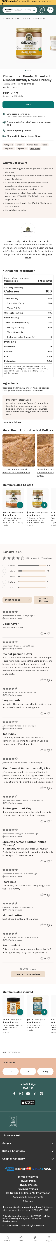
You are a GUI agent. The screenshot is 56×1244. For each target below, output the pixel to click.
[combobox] (19, 10)
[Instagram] (21, 1093)
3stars (11, 576)
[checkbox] (28, 565)
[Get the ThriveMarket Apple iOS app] (28, 1102)
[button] (50, 10)
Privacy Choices (28, 1185)
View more (35, 149)
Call (28, 1071)
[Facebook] (14, 1093)
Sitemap (28, 1201)
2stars (11, 582)
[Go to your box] (50, 10)
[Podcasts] (41, 1093)
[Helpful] (42, 633)
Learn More (34, 136)
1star (10, 587)
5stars (11, 566)
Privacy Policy (28, 1181)
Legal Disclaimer (11, 422)
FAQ (45, 1071)
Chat (10, 1071)
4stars (11, 571)
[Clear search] (34, 10)
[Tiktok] (34, 1093)
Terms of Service (28, 1177)
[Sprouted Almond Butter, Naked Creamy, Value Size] (38, 499)
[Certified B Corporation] (16, 1121)
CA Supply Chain (28, 1189)
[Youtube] (28, 1093)
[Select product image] (29, 44)
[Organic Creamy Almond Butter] (13, 1006)
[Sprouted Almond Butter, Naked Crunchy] (13, 499)
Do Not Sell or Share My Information (28, 1193)
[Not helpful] (48, 633)
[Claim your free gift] (42, 10)
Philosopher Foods (11, 84)
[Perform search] (8, 10)
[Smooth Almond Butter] (38, 1006)
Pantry (25, 18)
